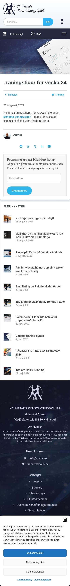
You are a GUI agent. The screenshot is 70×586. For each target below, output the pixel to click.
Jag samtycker (35, 552)
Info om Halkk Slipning (30, 369)
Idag (38, 33)
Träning (59, 94)
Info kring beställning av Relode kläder (40, 301)
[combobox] (23, 22)
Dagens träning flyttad (29, 335)
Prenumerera (19, 190)
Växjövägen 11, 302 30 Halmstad (35, 419)
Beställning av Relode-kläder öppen (38, 286)
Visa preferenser (35, 571)
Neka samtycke (35, 562)
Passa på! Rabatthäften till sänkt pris (39, 252)
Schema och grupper (17, 116)
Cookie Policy (25, 579)
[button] (65, 520)
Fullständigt (16, 34)
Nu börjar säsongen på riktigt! (34, 218)
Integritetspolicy (42, 579)
